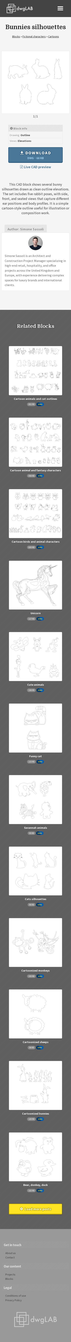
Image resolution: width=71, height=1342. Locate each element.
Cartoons (53, 36)
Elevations (24, 141)
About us (10, 1253)
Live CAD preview (37, 166)
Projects (10, 1274)
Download (37, 155)
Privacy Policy (13, 1300)
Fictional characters (34, 36)
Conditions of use (15, 1295)
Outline (25, 135)
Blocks (16, 36)
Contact (10, 1257)
